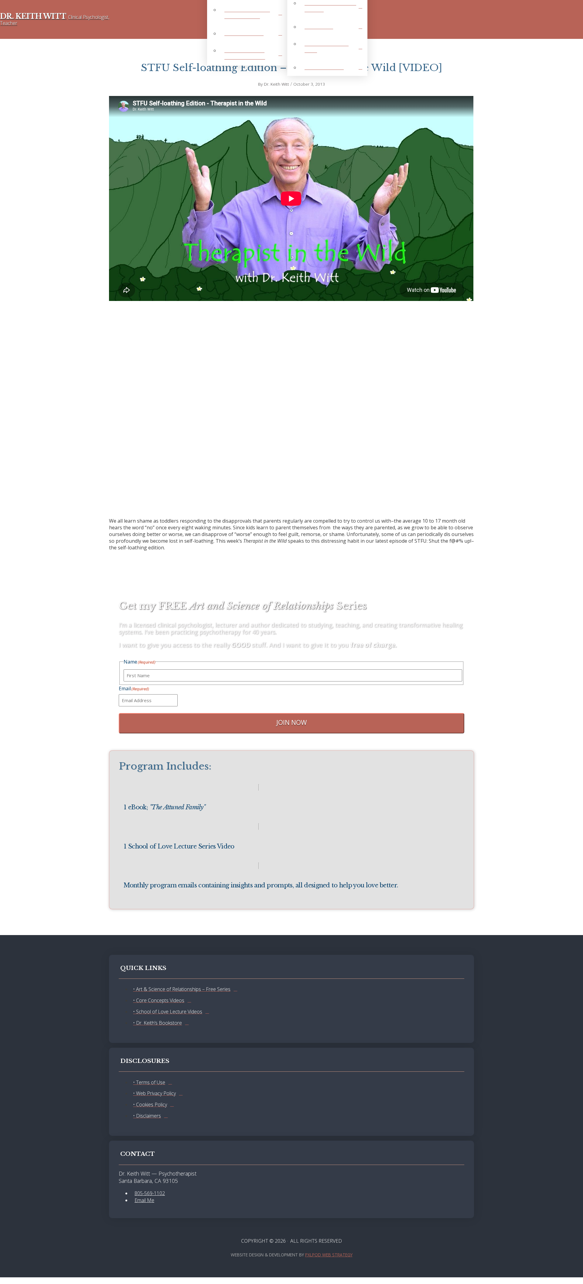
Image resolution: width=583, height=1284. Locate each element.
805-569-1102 (150, 1193)
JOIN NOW (291, 722)
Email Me (144, 1200)
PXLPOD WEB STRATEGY (329, 1255)
